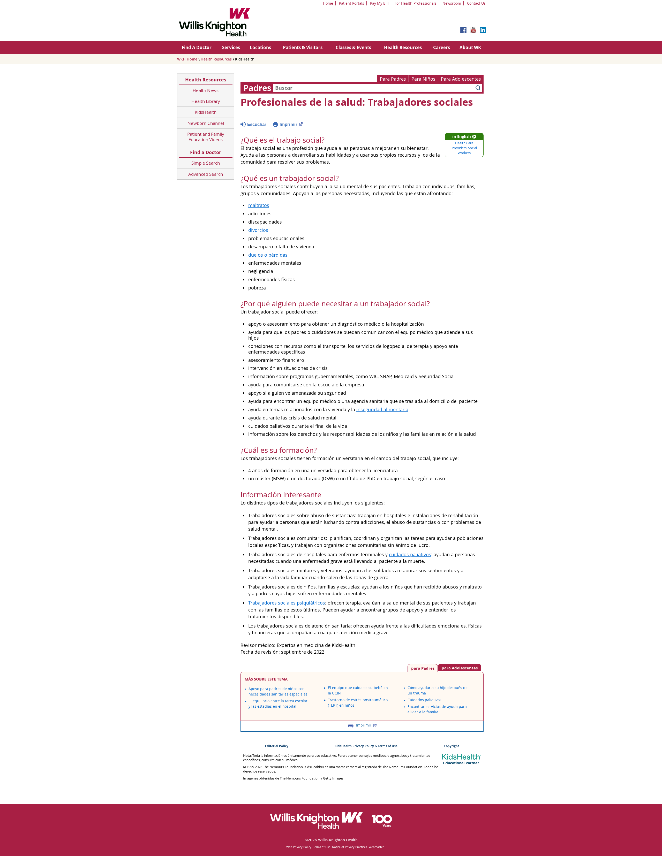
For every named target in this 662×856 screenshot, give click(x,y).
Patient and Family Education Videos (205, 136)
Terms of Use (321, 847)
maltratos (258, 205)
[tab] (459, 667)
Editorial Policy (276, 746)
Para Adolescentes (461, 79)
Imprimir (288, 124)
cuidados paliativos (410, 554)
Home (328, 3)
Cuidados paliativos (424, 699)
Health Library (205, 101)
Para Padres (393, 79)
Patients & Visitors (302, 47)
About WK (470, 47)
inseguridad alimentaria (382, 409)
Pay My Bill (379, 3)
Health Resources (403, 47)
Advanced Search (205, 174)
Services (231, 47)
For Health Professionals (416, 3)
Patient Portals (351, 3)
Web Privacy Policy (298, 847)
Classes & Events (353, 47)
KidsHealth (205, 112)
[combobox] (373, 88)
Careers (441, 47)
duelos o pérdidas (268, 255)
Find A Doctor (197, 47)
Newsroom (451, 3)
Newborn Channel (205, 123)
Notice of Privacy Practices (349, 847)
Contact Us (476, 3)
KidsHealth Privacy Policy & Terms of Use (366, 746)
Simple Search (205, 163)
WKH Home (187, 59)
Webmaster (376, 847)
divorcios (258, 230)
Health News (206, 90)
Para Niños (423, 79)
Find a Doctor (205, 152)
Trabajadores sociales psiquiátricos (286, 603)
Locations (260, 47)
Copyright (451, 746)
